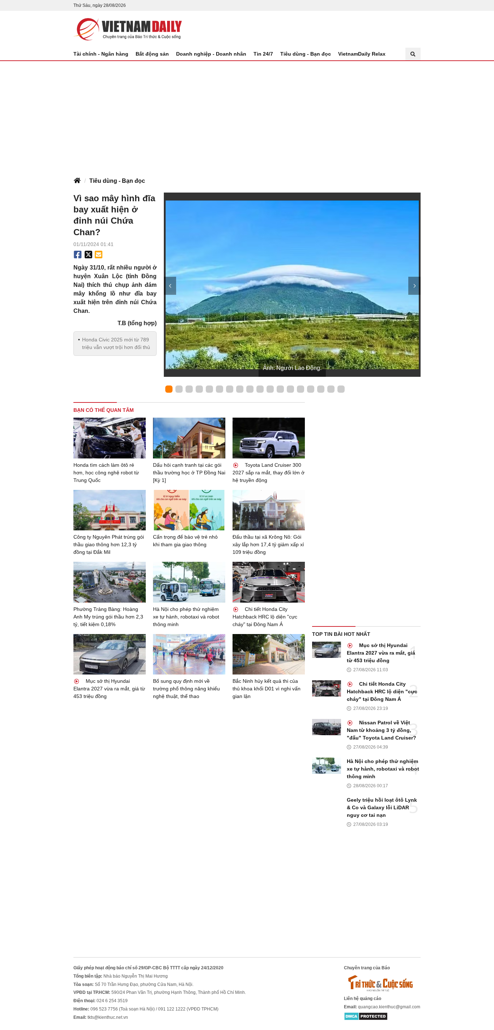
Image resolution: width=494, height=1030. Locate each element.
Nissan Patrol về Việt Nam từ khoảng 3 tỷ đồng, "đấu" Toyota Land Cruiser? (381, 730)
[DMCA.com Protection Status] (366, 1016)
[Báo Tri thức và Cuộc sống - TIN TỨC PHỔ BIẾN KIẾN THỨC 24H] (382, 983)
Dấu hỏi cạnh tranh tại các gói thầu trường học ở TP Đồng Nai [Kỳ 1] (189, 472)
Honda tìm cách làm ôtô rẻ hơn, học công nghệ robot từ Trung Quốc (106, 472)
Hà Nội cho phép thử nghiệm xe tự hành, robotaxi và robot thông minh (186, 616)
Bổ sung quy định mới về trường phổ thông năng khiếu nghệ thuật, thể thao (186, 688)
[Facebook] (77, 254)
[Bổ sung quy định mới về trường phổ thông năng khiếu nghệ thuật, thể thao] (189, 654)
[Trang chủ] (77, 181)
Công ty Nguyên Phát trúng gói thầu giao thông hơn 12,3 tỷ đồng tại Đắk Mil (108, 544)
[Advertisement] (247, 115)
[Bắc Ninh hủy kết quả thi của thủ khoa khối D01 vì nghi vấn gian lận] (269, 654)
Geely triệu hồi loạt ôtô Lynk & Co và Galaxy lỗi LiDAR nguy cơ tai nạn (382, 807)
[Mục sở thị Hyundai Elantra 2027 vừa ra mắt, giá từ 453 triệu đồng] (109, 654)
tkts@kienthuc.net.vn (108, 1017)
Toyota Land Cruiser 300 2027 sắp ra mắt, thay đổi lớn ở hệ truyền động (269, 472)
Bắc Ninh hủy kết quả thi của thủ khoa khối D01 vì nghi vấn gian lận (267, 688)
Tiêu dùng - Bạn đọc (305, 54)
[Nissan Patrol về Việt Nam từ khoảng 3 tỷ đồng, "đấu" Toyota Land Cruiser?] (326, 727)
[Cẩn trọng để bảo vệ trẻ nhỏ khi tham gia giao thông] (189, 510)
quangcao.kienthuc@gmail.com (389, 1006)
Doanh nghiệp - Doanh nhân (211, 54)
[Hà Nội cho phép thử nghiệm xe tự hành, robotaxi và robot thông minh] (189, 582)
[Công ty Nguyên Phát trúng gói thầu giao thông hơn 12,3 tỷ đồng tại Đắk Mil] (109, 510)
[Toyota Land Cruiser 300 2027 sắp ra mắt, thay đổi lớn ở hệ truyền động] (269, 438)
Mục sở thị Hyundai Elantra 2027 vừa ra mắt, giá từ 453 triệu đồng (109, 688)
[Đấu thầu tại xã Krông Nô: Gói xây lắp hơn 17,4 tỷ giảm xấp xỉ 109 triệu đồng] (269, 510)
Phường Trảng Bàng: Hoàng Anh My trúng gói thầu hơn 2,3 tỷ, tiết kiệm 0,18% (108, 616)
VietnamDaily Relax (362, 54)
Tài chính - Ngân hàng (100, 54)
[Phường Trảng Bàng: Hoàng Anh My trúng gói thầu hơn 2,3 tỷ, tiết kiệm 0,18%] (109, 582)
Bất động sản (152, 54)
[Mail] (98, 254)
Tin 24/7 (263, 54)
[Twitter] (88, 254)
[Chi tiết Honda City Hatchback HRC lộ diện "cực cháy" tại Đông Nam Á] (269, 582)
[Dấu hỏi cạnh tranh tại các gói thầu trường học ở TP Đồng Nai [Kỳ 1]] (189, 438)
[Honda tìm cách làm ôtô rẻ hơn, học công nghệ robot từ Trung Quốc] (109, 438)
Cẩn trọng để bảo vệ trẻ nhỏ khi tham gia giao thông (185, 540)
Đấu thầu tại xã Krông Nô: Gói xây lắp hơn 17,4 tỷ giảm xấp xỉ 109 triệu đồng (268, 544)
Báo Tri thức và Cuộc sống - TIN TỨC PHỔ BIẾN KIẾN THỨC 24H (127, 29)
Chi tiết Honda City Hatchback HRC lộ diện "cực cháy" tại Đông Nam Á (265, 616)
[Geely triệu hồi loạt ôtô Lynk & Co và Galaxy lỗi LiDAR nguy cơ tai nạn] (326, 804)
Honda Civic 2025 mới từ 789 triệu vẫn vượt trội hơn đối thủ (116, 343)
